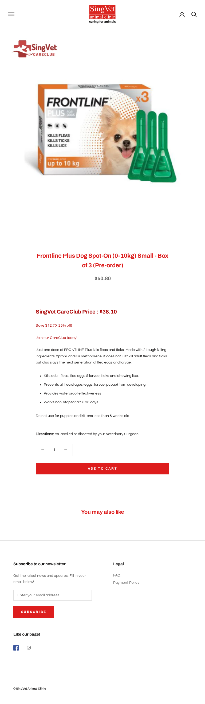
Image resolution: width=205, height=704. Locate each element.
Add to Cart (102, 468)
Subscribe (33, 612)
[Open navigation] (11, 14)
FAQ (116, 575)
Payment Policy (126, 583)
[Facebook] (16, 648)
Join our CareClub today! (56, 338)
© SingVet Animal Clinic (29, 688)
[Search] (194, 14)
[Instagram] (29, 648)
